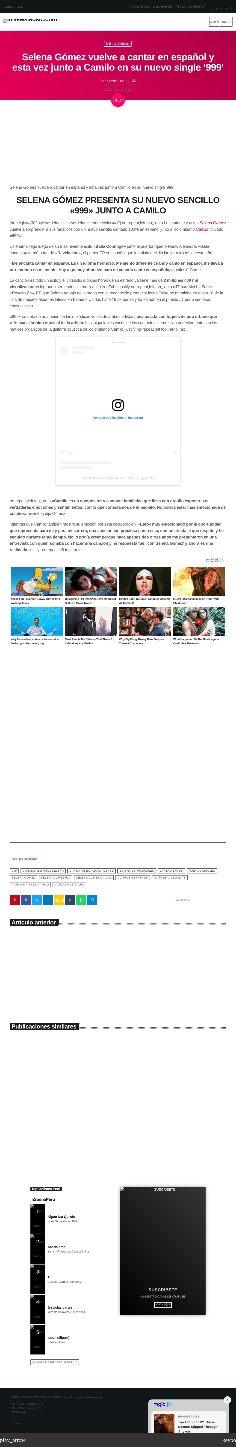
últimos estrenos (133, 877)
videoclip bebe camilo (30, 884)
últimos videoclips (170, 877)
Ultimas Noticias (118, 44)
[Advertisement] (118, 150)
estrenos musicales (136, 870)
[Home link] (30, 22)
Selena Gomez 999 (55, 877)
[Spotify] (221, 8)
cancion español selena (43, 870)
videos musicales (69, 884)
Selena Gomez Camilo (94, 877)
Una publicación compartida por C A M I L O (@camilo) (118, 478)
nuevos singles (202, 870)
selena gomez (23, 877)
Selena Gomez (213, 223)
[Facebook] (231, 8)
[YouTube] (211, 8)
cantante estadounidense (92, 870)
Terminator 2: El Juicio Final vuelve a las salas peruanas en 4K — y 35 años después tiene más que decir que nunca (61, 1127)
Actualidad (22, 1112)
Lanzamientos (171, 870)
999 (14, 870)
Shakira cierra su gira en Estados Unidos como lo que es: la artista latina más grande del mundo (172, 1127)
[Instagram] (226, 8)
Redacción (31, 859)
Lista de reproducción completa (54, 1362)
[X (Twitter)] (216, 8)
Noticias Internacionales (140, 1112)
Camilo (202, 229)
